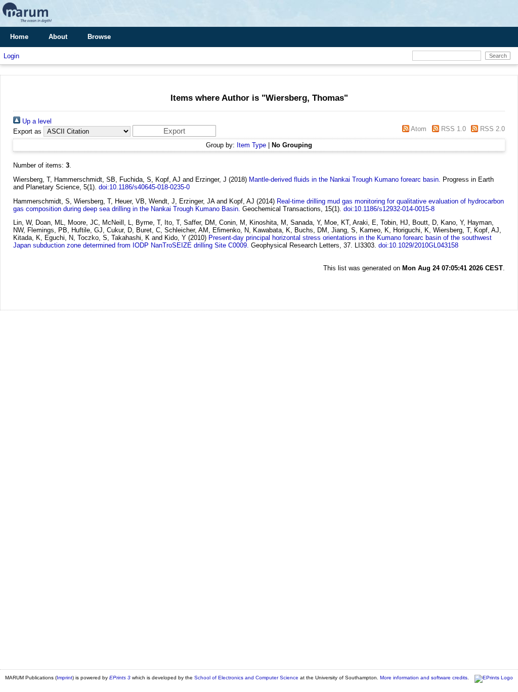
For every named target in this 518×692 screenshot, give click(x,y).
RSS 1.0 (452, 129)
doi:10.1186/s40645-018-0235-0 (144, 187)
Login (11, 56)
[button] (174, 131)
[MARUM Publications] (27, 23)
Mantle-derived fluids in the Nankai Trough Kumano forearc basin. (345, 179)
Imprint (64, 677)
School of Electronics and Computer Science (246, 677)
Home (19, 36)
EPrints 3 (120, 677)
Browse (99, 36)
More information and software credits (423, 677)
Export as (27, 131)
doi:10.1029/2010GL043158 (418, 245)
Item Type (251, 145)
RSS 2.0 (491, 129)
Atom (417, 129)
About (58, 36)
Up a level (36, 121)
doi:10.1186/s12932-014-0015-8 (389, 209)
